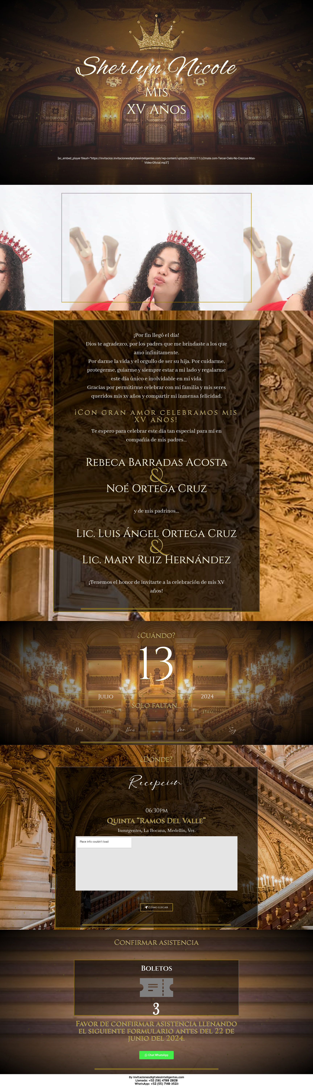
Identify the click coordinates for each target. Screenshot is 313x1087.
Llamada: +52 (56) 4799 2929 (156, 1080)
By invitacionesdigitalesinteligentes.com (156, 1077)
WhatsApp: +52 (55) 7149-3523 (156, 1084)
